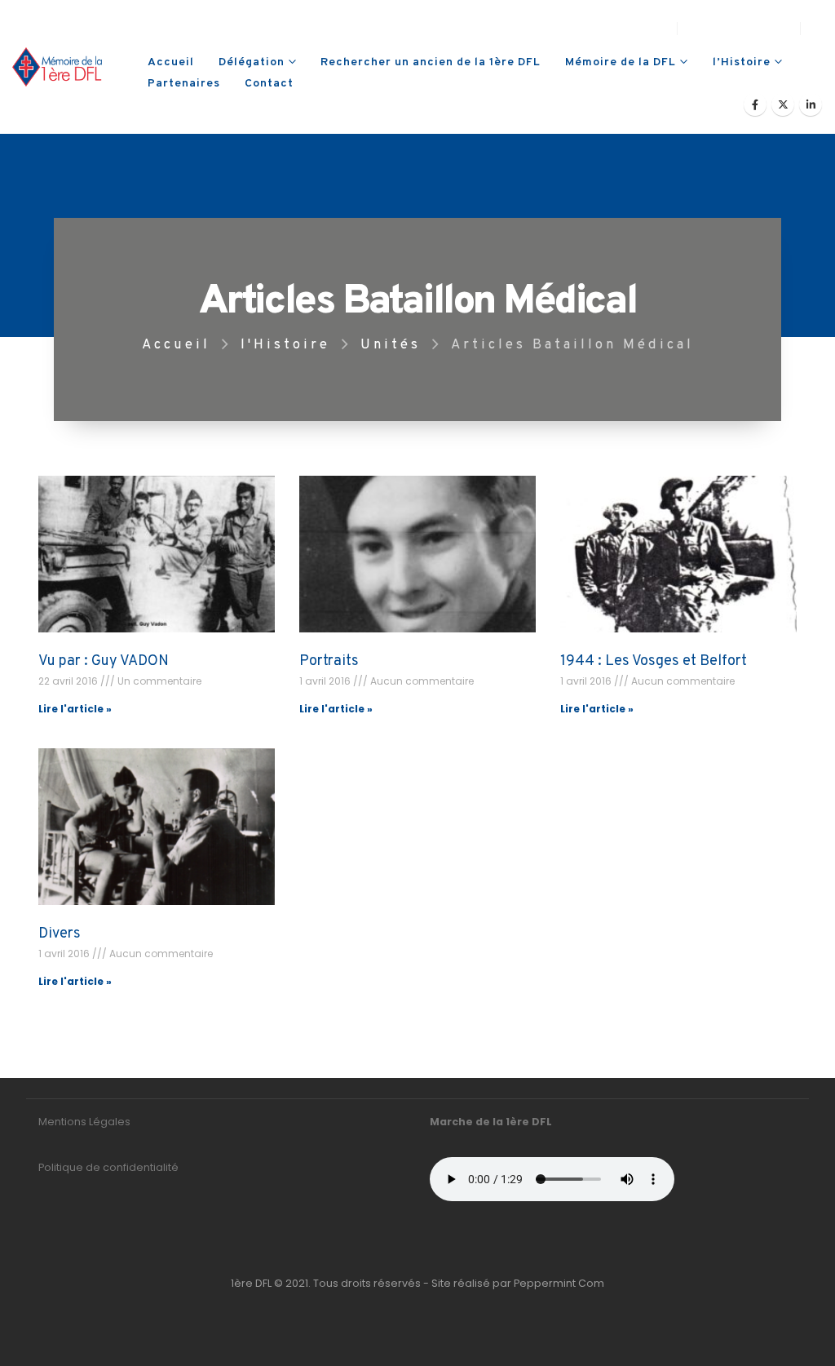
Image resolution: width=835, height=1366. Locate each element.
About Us (554, 28)
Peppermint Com (559, 1283)
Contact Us (631, 28)
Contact (269, 84)
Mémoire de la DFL (620, 62)
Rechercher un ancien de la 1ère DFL (430, 62)
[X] (782, 104)
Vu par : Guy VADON (103, 661)
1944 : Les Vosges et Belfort (653, 661)
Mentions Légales (84, 1122)
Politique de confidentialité (108, 1167)
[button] (816, 28)
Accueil (171, 62)
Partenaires (184, 84)
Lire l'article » (75, 709)
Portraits (329, 661)
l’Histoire (742, 62)
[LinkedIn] (810, 104)
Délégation (252, 62)
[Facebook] (755, 104)
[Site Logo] (57, 66)
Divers (59, 934)
